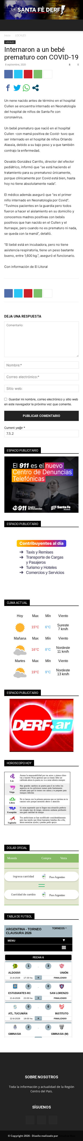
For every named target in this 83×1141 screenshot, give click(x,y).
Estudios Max (67, 1136)
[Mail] (41, 1120)
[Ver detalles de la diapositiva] (41, 725)
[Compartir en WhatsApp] (26, 88)
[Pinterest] (28, 74)
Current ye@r (14, 427)
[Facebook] (8, 74)
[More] (47, 74)
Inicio (7, 35)
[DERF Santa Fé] (41, 10)
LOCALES (20, 35)
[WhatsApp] (38, 74)
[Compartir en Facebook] (8, 88)
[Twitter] (18, 74)
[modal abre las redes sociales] (35, 88)
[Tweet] (17, 88)
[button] (7, 25)
